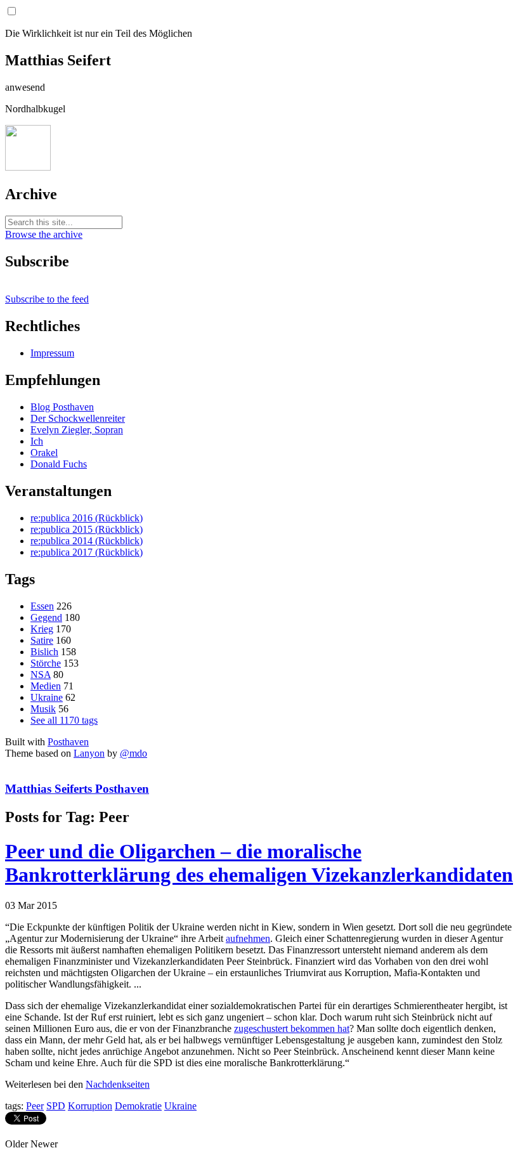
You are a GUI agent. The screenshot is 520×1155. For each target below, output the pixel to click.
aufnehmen (248, 938)
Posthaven (68, 741)
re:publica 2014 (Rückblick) (86, 540)
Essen (42, 606)
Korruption (90, 1105)
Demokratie (138, 1105)
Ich (36, 441)
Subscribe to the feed (47, 299)
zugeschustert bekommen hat (291, 1028)
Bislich (44, 651)
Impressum (52, 353)
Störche (45, 663)
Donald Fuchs (58, 464)
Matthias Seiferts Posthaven (77, 788)
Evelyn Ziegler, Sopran (76, 429)
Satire (41, 640)
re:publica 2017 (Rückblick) (86, 552)
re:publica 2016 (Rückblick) (86, 517)
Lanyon (89, 753)
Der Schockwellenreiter (77, 418)
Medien (45, 686)
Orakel (44, 452)
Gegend (46, 617)
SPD (55, 1105)
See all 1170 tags (64, 720)
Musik (43, 708)
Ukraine (46, 697)
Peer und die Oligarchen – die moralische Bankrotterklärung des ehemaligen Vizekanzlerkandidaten (259, 863)
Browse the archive (43, 234)
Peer (35, 1105)
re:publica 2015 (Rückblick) (86, 529)
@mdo (133, 753)
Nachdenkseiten (118, 1084)
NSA (40, 674)
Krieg (41, 628)
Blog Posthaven (62, 406)
